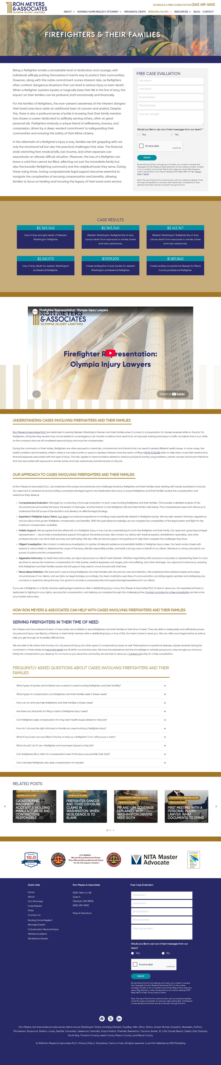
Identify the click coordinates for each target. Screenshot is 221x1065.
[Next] (216, 806)
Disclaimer (101, 1043)
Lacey (51, 1031)
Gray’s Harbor (108, 1031)
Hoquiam (175, 1027)
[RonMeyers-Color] (26, 7)
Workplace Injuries (38, 938)
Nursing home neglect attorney (97, 12)
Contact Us (34, 915)
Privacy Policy (153, 993)
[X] (110, 1018)
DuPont (198, 1027)
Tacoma (145, 1031)
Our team (63, 517)
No (177, 134)
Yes (144, 134)
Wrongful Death (135, 12)
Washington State (91, 1027)
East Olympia (200, 1031)
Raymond (32, 1031)
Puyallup (127, 1027)
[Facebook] (102, 1018)
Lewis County (107, 1035)
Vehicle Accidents (37, 934)
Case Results (35, 906)
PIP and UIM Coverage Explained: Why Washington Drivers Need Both (135, 813)
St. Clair (163, 1031)
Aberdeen (187, 1027)
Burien (154, 1031)
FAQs (31, 910)
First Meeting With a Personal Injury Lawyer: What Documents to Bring (186, 813)
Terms (146, 174)
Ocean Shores (161, 1027)
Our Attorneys (35, 901)
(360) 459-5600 (203, 4)
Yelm (135, 1027)
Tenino (149, 1027)
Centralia (95, 1031)
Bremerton (133, 1031)
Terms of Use (116, 1043)
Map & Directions (82, 913)
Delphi (187, 1031)
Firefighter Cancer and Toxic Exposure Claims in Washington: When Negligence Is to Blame (83, 809)
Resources (181, 12)
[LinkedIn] (119, 1018)
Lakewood (82, 1031)
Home (31, 892)
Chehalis (121, 1031)
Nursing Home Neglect (40, 920)
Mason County (123, 1035)
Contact (208, 12)
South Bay (73, 1035)
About (68, 12)
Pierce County (145, 1035)
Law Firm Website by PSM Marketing (165, 1043)
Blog (197, 12)
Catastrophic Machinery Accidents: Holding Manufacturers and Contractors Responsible (33, 809)
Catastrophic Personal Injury (43, 929)
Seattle (60, 1031)
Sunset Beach (175, 1031)
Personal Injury (158, 12)
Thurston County (89, 1035)
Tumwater (70, 1031)
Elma (141, 1027)
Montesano (20, 1031)
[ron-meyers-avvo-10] (31, 860)
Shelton (43, 1031)
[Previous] (5, 806)
